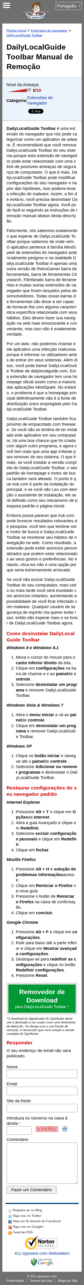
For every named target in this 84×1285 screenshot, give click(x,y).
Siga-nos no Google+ (28, 1226)
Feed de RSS (23, 1232)
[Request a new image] (64, 1128)
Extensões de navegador (49, 30)
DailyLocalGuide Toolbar (24, 35)
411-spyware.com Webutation (42, 1253)
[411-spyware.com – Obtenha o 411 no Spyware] (36, 10)
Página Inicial (16, 30)
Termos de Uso (41, 1280)
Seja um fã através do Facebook (37, 1221)
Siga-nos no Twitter (27, 1216)
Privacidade (15, 1280)
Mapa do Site (67, 1280)
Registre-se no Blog (27, 1210)
